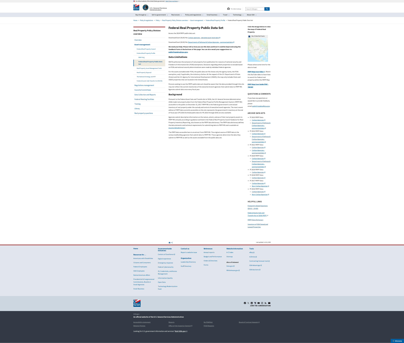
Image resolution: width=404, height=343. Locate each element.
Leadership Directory (188, 262)
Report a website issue (189, 252)
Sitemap (230, 256)
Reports (171, 322)
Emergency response (165, 263)
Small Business (138, 289)
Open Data (162, 282)
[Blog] (265, 303)
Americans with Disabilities (143, 258)
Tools (251, 248)
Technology (239, 15)
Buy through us (143, 15)
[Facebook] (245, 303)
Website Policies (139, 326)
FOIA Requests (209, 326)
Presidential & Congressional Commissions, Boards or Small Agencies (143, 282)
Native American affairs (141, 275)
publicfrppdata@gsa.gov (261, 106)
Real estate (177, 15)
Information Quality (165, 278)
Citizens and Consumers (142, 262)
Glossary (398, 341)
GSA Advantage (254, 265)
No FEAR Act (208, 322)
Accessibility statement (142, 322)
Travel (227, 15)
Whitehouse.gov (232, 270)
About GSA (252, 15)
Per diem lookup (236, 9)
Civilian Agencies (258, 120)
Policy (158, 20)
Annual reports (209, 252)
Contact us (185, 248)
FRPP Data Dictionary (255, 220)
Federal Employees (140, 267)
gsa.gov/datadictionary (177, 128)
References (208, 248)
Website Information (235, 248)
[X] (248, 303)
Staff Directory (186, 266)
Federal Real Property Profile (215, 20)
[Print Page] (170, 243)
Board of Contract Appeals (248, 322)
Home (135, 20)
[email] (269, 303)
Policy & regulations (146, 20)
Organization (186, 258)
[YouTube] (259, 303)
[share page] (172, 243)
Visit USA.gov (180, 331)
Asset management (196, 20)
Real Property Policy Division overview (175, 20)
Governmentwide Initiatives (165, 249)
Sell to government (160, 15)
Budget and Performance (213, 256)
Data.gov (230, 266)
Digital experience (164, 259)
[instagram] (262, 303)
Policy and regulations (195, 15)
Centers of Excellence (165, 254)
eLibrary (252, 257)
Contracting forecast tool (258, 261)
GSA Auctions (254, 270)
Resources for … (139, 254)
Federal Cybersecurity (165, 267)
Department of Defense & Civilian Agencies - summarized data (210, 42)
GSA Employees (139, 271)
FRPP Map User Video (256, 72)
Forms (206, 265)
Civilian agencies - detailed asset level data (203, 38)
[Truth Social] (255, 303)
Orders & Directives (210, 261)
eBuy (251, 252)
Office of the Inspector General (180, 326)
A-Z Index (230, 252)
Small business (214, 15)
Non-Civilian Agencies (260, 186)
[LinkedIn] (252, 303)
